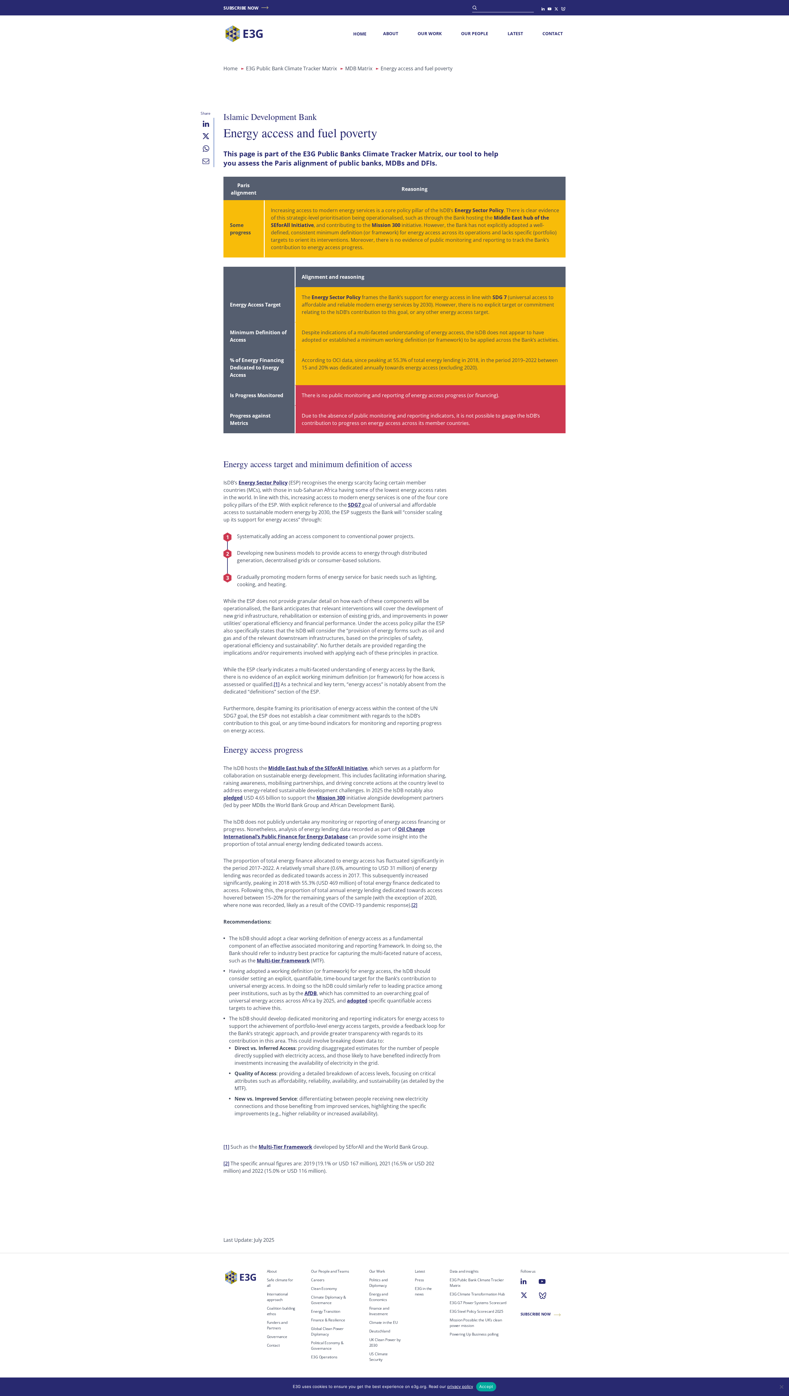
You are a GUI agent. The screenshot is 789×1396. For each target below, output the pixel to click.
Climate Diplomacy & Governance (328, 1300)
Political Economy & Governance (327, 1345)
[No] (781, 1387)
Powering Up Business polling (474, 1334)
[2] (414, 905)
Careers (318, 1280)
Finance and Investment (379, 1311)
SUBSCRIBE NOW (240, 8)
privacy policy (460, 1386)
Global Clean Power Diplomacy (327, 1331)
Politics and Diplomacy (378, 1282)
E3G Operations (324, 1357)
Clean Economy (324, 1288)
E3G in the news (423, 1291)
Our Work (430, 33)
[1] (277, 684)
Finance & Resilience (328, 1320)
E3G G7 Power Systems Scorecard (478, 1302)
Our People (474, 33)
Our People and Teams (330, 1271)
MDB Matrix (358, 68)
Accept (486, 1386)
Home (359, 34)
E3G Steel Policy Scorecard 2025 (476, 1311)
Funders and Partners (277, 1325)
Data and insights (464, 1271)
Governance (277, 1336)
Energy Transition (325, 1311)
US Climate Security (378, 1356)
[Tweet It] (206, 136)
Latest (515, 33)
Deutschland (379, 1331)
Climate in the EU (383, 1322)
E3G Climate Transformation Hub (477, 1294)
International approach (277, 1296)
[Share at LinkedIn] (206, 124)
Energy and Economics (378, 1296)
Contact (552, 33)
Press (419, 1280)
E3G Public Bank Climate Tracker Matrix (291, 68)
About (390, 33)
